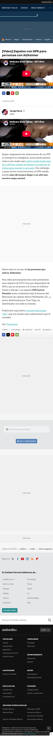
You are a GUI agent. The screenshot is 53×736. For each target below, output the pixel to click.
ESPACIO (24, 7)
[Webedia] (47, 1)
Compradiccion (9, 696)
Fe (28, 593)
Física (29, 584)
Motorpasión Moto (34, 677)
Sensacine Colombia (35, 716)
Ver (28, 441)
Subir (43, 630)
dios (29, 602)
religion (6, 593)
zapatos (48, 329)
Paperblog (12, 324)
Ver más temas (9, 610)
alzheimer (29, 329)
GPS (38, 329)
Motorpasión (32, 674)
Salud (29, 588)
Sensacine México (34, 712)
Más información (29, 733)
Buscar (49, 620)
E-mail (17, 93)
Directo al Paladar (10, 674)
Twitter (8, 93)
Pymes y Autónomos (35, 693)
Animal (38, 39)
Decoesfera (7, 693)
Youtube (22, 558)
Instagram (27, 558)
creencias (7, 602)
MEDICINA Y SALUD (10, 7)
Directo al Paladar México (13, 719)
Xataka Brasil (8, 712)
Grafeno (23, 549)
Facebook (3, 93)
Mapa (16, 39)
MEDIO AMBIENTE (38, 7)
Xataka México (8, 709)
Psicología (31, 579)
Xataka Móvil (8, 646)
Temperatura (27, 39)
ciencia (6, 598)
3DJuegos (31, 642)
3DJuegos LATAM (33, 709)
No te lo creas (8, 584)
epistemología (33, 598)
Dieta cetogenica (46, 549)
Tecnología (15, 329)
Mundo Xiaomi (8, 656)
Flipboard (12, 93)
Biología (6, 588)
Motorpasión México (35, 719)
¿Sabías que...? (9, 579)
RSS (32, 558)
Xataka (5, 642)
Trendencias (7, 689)
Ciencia (8, 39)
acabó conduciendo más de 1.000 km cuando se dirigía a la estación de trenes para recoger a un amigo (26, 164)
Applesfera (7, 649)
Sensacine (31, 658)
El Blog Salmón (33, 689)
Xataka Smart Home (10, 653)
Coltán (32, 549)
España (47, 39)
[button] (17, 110)
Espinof (30, 662)
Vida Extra (31, 646)
